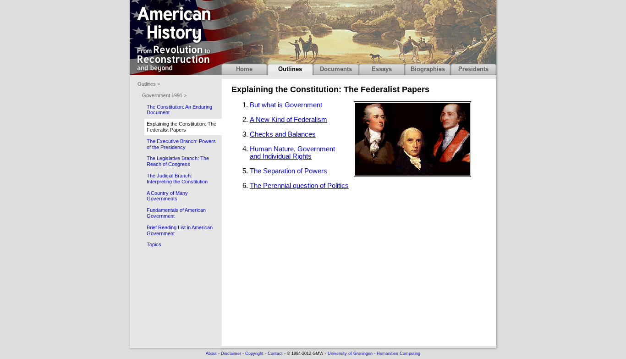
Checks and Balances (283, 134)
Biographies (428, 69)
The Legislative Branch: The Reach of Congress (178, 161)
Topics (154, 244)
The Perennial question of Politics (299, 185)
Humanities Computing (398, 353)
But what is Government (286, 105)
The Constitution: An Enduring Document (179, 110)
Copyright (254, 353)
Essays (382, 69)
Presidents (473, 69)
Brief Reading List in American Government (180, 230)
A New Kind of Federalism (288, 119)
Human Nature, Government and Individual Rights (292, 152)
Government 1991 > (164, 95)
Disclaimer (231, 353)
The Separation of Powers (288, 171)
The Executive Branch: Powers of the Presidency (181, 144)
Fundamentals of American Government (176, 213)
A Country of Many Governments (167, 196)
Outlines (290, 69)
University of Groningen (350, 353)
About (211, 353)
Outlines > (148, 84)
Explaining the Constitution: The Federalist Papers (181, 127)
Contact (275, 353)
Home (244, 69)
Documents (336, 69)
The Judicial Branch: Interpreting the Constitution (177, 178)
